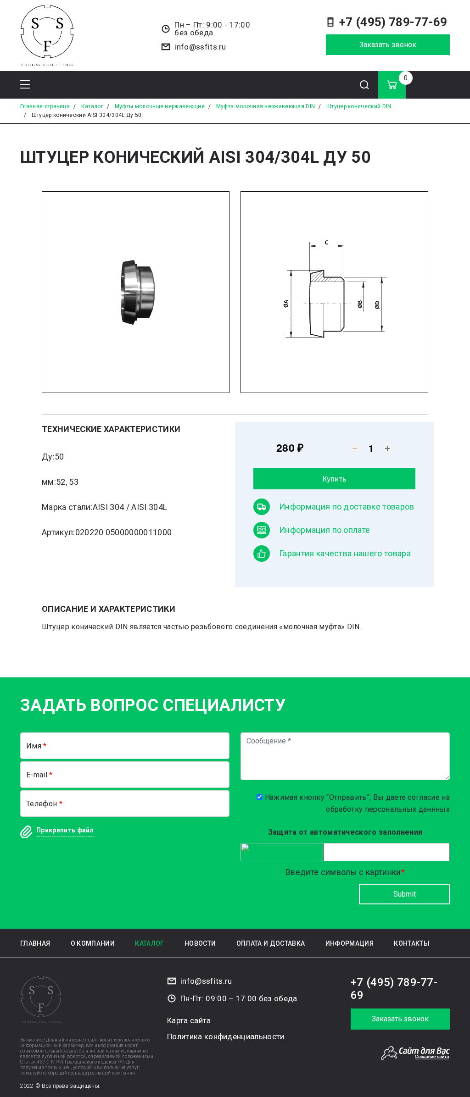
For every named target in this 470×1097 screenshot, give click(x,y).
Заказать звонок (387, 44)
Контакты (411, 943)
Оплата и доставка (270, 943)
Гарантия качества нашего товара (345, 553)
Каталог (149, 943)
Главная (35, 943)
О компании (93, 943)
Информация (349, 943)
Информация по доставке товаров (346, 506)
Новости (200, 943)
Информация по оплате (324, 530)
